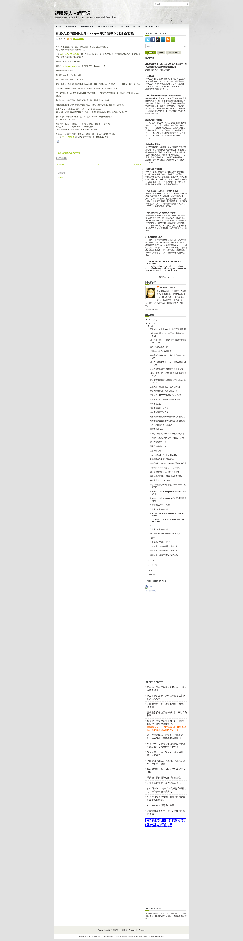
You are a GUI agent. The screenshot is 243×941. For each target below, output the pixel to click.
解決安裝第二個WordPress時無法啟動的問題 (168, 463)
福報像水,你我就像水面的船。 (162, 480)
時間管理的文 (155, 404)
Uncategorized (152, 27)
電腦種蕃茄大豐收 (152, 144)
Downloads (86, 26)
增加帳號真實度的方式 (159, 408)
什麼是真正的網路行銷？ (160, 509)
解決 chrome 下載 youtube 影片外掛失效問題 (168, 329)
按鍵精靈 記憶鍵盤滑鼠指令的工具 (164, 546)
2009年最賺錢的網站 (153, 237)
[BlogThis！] (60, 158)
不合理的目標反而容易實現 (161, 425)
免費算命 (177, 916)
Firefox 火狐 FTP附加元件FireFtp (163, 455)
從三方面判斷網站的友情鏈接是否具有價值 (167, 369)
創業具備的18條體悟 (153, 120)
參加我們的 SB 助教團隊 (70, 54)
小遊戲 (167, 913)
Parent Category (106, 26)
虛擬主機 (153, 916)
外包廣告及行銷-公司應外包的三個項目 (166, 533)
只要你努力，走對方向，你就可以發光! (163, 191)
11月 (153, 561)
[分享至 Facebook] (65, 158)
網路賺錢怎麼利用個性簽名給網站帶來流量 (164, 95)
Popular (151, 52)
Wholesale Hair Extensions (118, 936)
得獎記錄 (150, 76)
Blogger (170, 277)
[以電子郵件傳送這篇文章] (57, 158)
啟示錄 (152, 538)
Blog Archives (173, 52)
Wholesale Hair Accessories (137, 936)
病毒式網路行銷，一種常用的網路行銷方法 (167, 476)
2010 (150, 571)
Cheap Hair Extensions (156, 936)
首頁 (99, 164)
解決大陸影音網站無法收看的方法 (163, 391)
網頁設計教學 (180, 913)
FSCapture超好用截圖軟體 (160, 351)
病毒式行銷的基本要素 (159, 347)
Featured (124, 27)
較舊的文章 (138, 164)
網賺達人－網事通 (73, 12)
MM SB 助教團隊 (68, 137)
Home (58, 27)
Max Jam (148, 586)
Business (71, 26)
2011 (150, 323)
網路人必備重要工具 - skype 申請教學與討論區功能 (95, 33)
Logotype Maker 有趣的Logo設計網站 (165, 468)
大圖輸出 (169, 916)
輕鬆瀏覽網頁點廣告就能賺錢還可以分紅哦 (167, 417)
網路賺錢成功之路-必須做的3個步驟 (161, 213)
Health (137, 26)
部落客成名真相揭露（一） (156, 169)
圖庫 (173, 913)
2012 (150, 319)
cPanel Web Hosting (93, 936)
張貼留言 (61, 177)
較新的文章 (61, 164)
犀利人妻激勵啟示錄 (158, 442)
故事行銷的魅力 (156, 451)
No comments (78, 39)
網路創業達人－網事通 (167, 287)
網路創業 (161, 916)
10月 (153, 565)
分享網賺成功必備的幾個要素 (162, 459)
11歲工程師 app (156, 429)
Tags (161, 52)
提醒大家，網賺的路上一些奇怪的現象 (165, 387)
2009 (150, 575)
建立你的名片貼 (150, 591)
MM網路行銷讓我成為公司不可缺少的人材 (167, 434)
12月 (153, 326)
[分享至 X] (62, 158)
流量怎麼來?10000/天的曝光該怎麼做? (165, 395)
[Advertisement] (77, 199)
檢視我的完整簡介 (151, 309)
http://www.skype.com (70, 66)
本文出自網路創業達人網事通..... (69, 153)
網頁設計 (149, 913)
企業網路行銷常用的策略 (160, 505)
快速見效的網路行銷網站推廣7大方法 (165, 400)
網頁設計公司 (158, 913)
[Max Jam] (146, 589)
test (151, 525)
